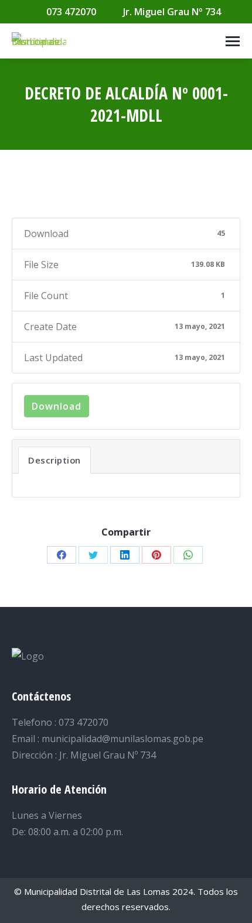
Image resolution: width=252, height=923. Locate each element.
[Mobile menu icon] (232, 41)
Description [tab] (54, 460)
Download (56, 406)
